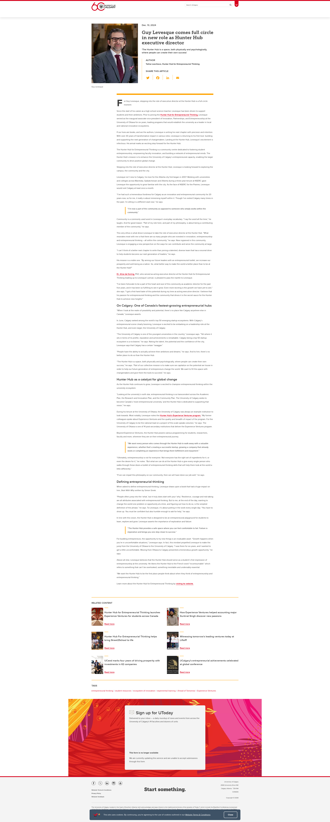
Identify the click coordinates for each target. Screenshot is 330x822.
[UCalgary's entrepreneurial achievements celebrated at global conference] (173, 665)
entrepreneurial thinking (102, 690)
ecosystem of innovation (144, 690)
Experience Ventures (206, 690)
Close (230, 814)
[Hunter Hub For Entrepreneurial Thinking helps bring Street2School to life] (97, 641)
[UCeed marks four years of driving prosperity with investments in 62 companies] (97, 665)
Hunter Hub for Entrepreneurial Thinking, (179, 114)
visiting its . (184, 583)
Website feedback (98, 797)
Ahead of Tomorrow (186, 690)
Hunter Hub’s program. (180, 415)
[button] (149, 77)
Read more (109, 623)
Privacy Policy (96, 793)
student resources (123, 690)
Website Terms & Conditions (197, 814)
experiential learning (166, 690)
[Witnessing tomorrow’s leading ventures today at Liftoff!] (173, 641)
